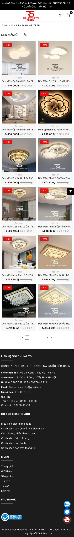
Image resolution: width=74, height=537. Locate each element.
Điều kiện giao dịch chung (16, 423)
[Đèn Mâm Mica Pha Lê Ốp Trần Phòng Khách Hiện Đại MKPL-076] (18, 252)
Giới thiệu (6, 471)
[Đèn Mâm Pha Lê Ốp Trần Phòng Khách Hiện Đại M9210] (18, 155)
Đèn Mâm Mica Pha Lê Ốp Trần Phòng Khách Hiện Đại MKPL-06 (35, 226)
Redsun (19, 77)
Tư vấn (5, 485)
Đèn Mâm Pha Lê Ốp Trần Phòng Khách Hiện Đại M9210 (31, 178)
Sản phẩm (7, 476)
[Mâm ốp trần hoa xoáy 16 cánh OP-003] (55, 107)
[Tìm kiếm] (60, 16)
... (42, 337)
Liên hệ (5, 490)
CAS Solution (45, 533)
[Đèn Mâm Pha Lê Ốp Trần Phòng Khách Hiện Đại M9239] (55, 204)
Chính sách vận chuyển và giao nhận (22, 428)
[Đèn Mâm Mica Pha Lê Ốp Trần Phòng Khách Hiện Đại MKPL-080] (18, 301)
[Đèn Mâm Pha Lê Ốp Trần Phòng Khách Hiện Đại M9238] (55, 155)
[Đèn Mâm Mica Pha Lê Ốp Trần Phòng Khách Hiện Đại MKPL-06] (18, 204)
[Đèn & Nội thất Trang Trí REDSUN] (30, 16)
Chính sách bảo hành (13, 443)
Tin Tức (5, 480)
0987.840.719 (39, 382)
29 (46, 337)
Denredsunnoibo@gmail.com (25, 387)
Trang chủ (7, 466)
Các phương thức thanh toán (18, 433)
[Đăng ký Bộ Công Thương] (11, 516)
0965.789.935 (19, 382)
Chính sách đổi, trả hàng (15, 438)
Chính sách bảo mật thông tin (18, 447)
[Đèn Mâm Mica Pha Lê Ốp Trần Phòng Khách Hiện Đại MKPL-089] (55, 301)
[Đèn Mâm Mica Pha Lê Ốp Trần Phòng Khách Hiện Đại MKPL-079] (55, 252)
